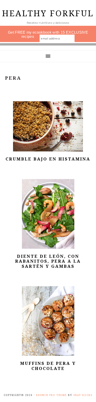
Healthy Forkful (48, 13)
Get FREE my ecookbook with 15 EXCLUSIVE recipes (48, 34)
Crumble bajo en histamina (48, 159)
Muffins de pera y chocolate (48, 366)
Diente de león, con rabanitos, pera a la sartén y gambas (48, 261)
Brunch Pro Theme (51, 395)
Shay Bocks (82, 395)
